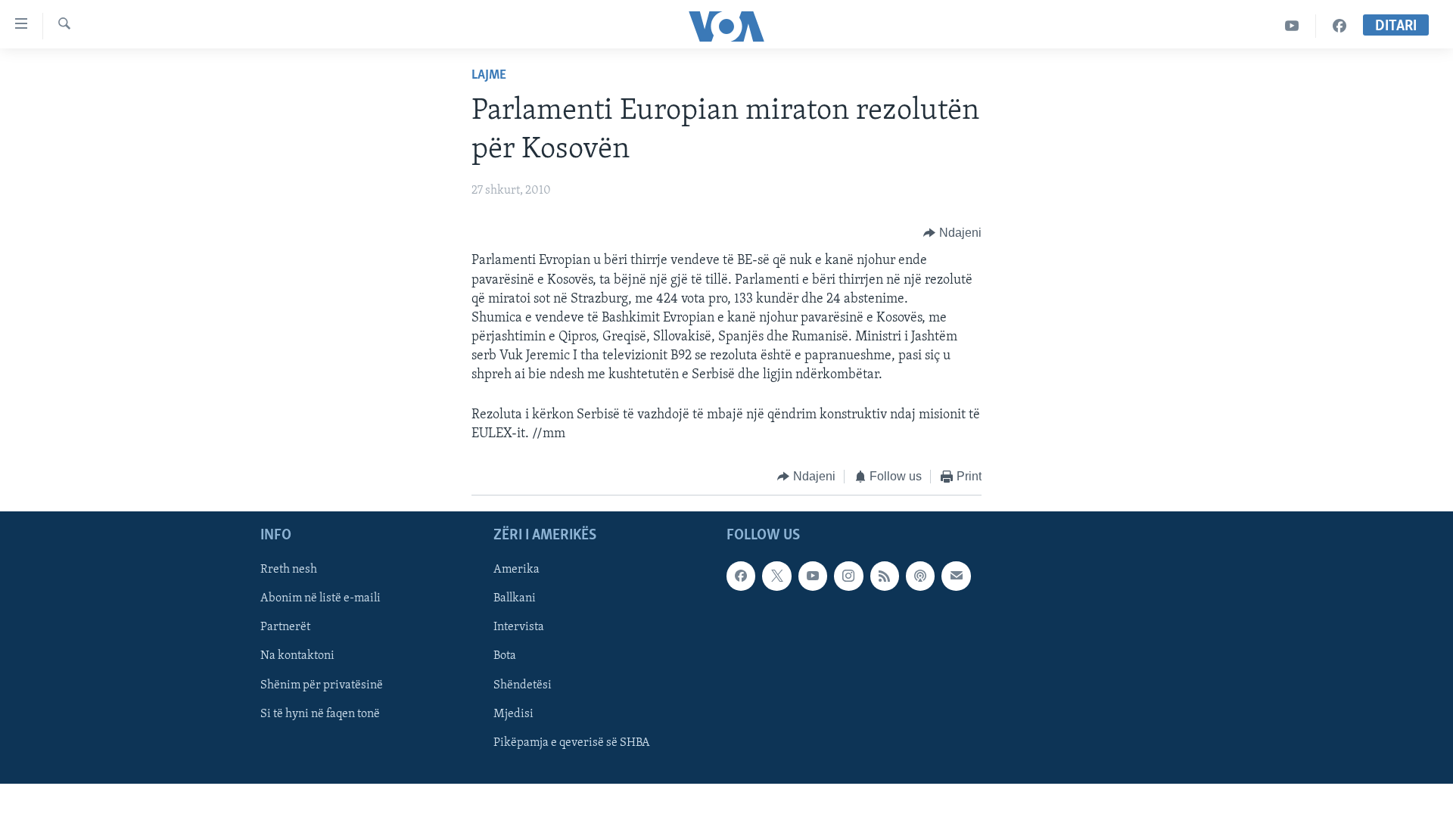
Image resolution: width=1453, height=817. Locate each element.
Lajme (488, 75)
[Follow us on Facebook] (740, 575)
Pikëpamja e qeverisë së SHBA (571, 742)
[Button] (952, 233)
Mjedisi (513, 713)
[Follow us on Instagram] (848, 575)
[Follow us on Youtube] (812, 575)
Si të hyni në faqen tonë (320, 713)
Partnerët (285, 627)
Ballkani (514, 598)
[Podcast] (920, 575)
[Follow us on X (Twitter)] (776, 575)
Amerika (516, 570)
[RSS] (884, 575)
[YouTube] (1292, 26)
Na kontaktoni (297, 656)
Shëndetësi (522, 685)
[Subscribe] (955, 575)
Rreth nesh (288, 570)
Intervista (518, 627)
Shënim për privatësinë (321, 685)
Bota (504, 656)
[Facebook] (1339, 26)
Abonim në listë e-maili (320, 598)
